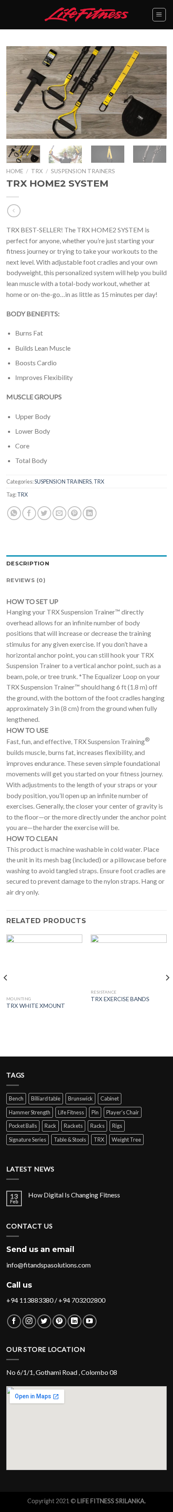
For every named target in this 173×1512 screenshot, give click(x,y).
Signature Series (27, 1139)
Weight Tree (126, 1139)
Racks (97, 1125)
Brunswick (80, 1098)
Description (27, 563)
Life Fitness (71, 1112)
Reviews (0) (25, 580)
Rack (50, 1125)
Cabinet (109, 1098)
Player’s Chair (122, 1112)
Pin (95, 1112)
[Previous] (20, 92)
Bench (16, 1098)
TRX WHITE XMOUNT (35, 1005)
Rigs (117, 1125)
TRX (37, 171)
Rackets (73, 1125)
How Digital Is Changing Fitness (74, 1195)
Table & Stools (70, 1139)
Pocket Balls (23, 1125)
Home (14, 171)
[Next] (152, 92)
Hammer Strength (29, 1112)
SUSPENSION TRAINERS (83, 171)
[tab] (86, 563)
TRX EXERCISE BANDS (120, 999)
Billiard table (45, 1098)
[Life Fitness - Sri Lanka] (86, 14)
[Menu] (159, 14)
